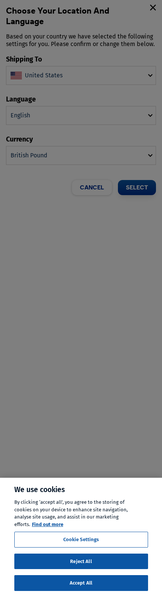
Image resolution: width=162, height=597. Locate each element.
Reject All (81, 561)
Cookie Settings (81, 539)
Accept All (81, 583)
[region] (81, 537)
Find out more (47, 524)
